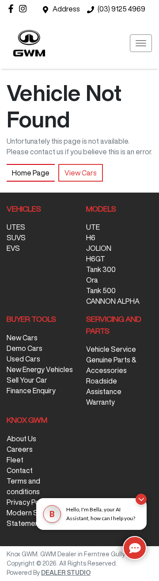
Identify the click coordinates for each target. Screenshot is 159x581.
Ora (92, 279)
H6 (90, 237)
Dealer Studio (66, 573)
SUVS (16, 237)
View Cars (80, 172)
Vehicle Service (111, 349)
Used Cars (23, 358)
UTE (93, 227)
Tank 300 (101, 269)
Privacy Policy (28, 502)
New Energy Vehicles (40, 369)
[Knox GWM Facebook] (13, 8)
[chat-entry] (135, 548)
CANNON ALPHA (113, 301)
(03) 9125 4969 (121, 8)
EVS (13, 248)
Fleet (15, 459)
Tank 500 (101, 290)
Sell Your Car (27, 380)
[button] (141, 43)
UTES (16, 227)
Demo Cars (24, 348)
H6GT (95, 258)
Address (66, 8)
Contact (20, 470)
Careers (20, 449)
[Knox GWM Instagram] (24, 8)
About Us (21, 438)
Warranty (100, 402)
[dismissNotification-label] (141, 499)
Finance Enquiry (31, 390)
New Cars (22, 337)
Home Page (30, 172)
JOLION (98, 248)
